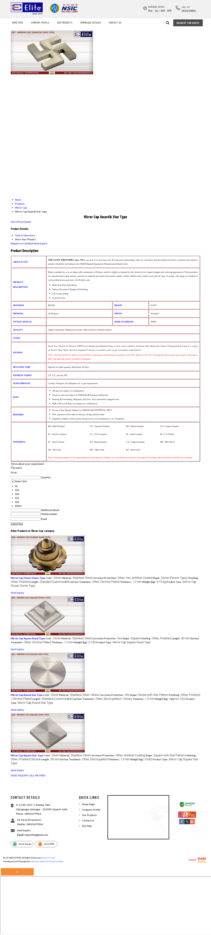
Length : (50, 581)
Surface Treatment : (94, 581)
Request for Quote (188, 22)
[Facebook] (181, 824)
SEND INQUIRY (19, 775)
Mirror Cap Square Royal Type (28, 638)
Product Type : (123, 642)
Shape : (170, 577)
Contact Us (115, 22)
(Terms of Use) (48, 857)
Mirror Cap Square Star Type (27, 755)
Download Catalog (90, 22)
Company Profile (40, 22)
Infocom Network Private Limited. (47, 861)
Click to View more (25, 235)
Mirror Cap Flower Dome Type (28, 577)
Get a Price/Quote (21, 221)
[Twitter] (187, 824)
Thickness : (131, 581)
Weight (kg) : (154, 581)
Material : (76, 577)
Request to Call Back (22, 243)
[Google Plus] (192, 824)
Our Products (65, 22)
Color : (53, 577)
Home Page (17, 22)
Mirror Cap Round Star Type (27, 694)
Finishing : (155, 638)
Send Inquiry (40, 243)
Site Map (87, 825)
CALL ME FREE (37, 775)
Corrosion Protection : (122, 577)
